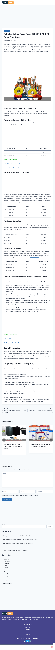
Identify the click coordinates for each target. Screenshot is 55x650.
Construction (7, 561)
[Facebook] (25, 641)
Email (22, 491)
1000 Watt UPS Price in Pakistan (12, 339)
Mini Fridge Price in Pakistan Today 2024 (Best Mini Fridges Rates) (13, 446)
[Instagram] (30, 641)
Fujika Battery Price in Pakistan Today (13, 164)
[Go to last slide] (4, 440)
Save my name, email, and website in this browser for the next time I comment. (20, 495)
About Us (27, 627)
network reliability (34, 257)
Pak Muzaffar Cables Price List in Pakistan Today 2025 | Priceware (14, 410)
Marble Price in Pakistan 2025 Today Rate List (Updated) (17, 547)
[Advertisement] (27, 18)
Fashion (6, 567)
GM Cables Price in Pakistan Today (12, 167)
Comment (5, 473)
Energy (5, 565)
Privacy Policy (27, 634)
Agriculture (6, 559)
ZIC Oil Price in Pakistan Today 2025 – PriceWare (15, 550)
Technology (7, 578)
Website (40, 491)
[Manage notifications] (52, 647)
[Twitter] (27, 641)
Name (4, 491)
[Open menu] (52, 3)
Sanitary (6, 576)
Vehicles (6, 580)
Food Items (7, 569)
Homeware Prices (8, 571)
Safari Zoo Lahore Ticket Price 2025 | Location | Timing (41, 410)
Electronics (7, 30)
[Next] (51, 440)
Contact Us (27, 629)
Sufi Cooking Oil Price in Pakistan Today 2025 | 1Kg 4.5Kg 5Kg (18, 543)
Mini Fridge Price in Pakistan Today (12, 343)
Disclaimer (27, 632)
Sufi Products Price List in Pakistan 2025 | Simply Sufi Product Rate (20, 539)
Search (3, 524)
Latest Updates (8, 574)
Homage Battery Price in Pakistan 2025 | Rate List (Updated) (18, 536)
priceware (7, 40)
